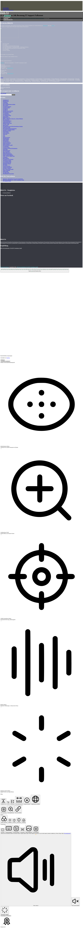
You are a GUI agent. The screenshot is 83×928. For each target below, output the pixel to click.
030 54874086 (6, 7)
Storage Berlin (5, 116)
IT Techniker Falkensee (35, 243)
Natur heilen (5, 149)
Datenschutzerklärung (4, 267)
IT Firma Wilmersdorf (55, 78)
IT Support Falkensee (35, 79)
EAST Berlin (5, 103)
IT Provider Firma (71, 78)
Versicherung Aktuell (7, 160)
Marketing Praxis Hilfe (7, 123)
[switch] (1, 448)
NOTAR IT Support (7, 168)
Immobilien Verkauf (7, 163)
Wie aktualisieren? (67, 833)
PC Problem (7, 81)
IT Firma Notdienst (47, 78)
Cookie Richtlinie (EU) (8, 19)
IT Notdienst (5, 108)
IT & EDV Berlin (6, 107)
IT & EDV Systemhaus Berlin (9, 129)
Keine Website (6, 131)
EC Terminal (6, 78)
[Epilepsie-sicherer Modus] (1, 793)
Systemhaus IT (6, 100)
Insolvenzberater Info (7, 162)
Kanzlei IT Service (6, 166)
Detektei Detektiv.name (7, 153)
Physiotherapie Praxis (7, 112)
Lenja (4, 136)
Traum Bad (5, 134)
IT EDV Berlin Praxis (7, 120)
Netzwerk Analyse (6, 137)
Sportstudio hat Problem (19, 81)
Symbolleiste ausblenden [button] (5, 361)
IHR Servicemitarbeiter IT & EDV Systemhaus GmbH (27, 267)
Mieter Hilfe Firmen (7, 152)
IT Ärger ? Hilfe (6, 124)
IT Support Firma (42, 79)
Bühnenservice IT (6, 117)
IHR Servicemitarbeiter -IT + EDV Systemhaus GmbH (13, 179)
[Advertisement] (9, 257)
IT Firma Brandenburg (20, 78)
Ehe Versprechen (6, 119)
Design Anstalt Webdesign (8, 155)
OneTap (8, 357)
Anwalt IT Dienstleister (7, 167)
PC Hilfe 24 (5, 109)
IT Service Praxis (6, 147)
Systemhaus (5, 102)
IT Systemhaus (6, 113)
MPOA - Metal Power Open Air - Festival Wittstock (13, 118)
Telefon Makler (6, 139)
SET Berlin (5, 164)
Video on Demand (6, 170)
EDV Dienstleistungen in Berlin (9, 104)
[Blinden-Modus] (1, 706)
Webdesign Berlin (28, 81)
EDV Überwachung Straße (8, 169)
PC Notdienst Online (7, 115)
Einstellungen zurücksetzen (6, 915)
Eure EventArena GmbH (8, 145)
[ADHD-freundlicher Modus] (1, 620)
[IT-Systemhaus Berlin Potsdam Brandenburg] (9, 37)
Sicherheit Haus (6, 138)
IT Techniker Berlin (71, 79)
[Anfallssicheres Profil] (1, 534)
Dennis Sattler (5, 171)
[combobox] (34, 271)
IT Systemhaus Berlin (51, 79)
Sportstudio (12, 81)
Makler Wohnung (6, 144)
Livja (4, 135)
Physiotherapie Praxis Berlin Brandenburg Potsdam (13, 126)
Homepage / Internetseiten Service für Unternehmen (13, 178)
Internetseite (45, 25)
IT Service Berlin (9, 79)
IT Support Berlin (26, 79)
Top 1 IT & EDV (6, 151)
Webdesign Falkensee (36, 81)
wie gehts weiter (6, 172)
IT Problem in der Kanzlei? (8, 159)
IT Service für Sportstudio (18, 79)
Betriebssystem (6, 101)
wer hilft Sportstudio (45, 81)
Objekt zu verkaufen (7, 142)
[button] (3, 801)
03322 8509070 (6, 9)
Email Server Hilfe (6, 127)
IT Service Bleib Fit (6, 23)
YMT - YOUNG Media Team (9, 156)
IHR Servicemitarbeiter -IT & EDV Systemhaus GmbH (11, 248)
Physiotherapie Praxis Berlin (8, 173)
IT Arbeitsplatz (6, 146)
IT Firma (2, 62)
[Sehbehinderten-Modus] (1, 448)
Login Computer (6, 133)
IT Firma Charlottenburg (30, 78)
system (1, 77)
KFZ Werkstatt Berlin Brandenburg (10, 128)
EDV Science (5, 105)
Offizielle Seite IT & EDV (8, 111)
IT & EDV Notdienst (7, 106)
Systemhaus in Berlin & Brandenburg (10, 148)
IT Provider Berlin (63, 78)
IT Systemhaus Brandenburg (60, 79)
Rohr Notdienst (6, 158)
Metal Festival (5, 125)
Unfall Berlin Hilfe (6, 122)
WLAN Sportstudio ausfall (54, 81)
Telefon (53, 25)
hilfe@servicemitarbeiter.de (8, 10)
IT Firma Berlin (13, 78)
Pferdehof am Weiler (7, 130)
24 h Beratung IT (6, 114)
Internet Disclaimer (6, 150)
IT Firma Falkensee (39, 78)
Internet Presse (6, 140)
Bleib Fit (2, 78)
